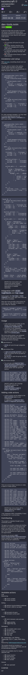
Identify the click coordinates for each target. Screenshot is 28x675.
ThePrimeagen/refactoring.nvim (17, 642)
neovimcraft (8, 1)
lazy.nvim (7, 62)
